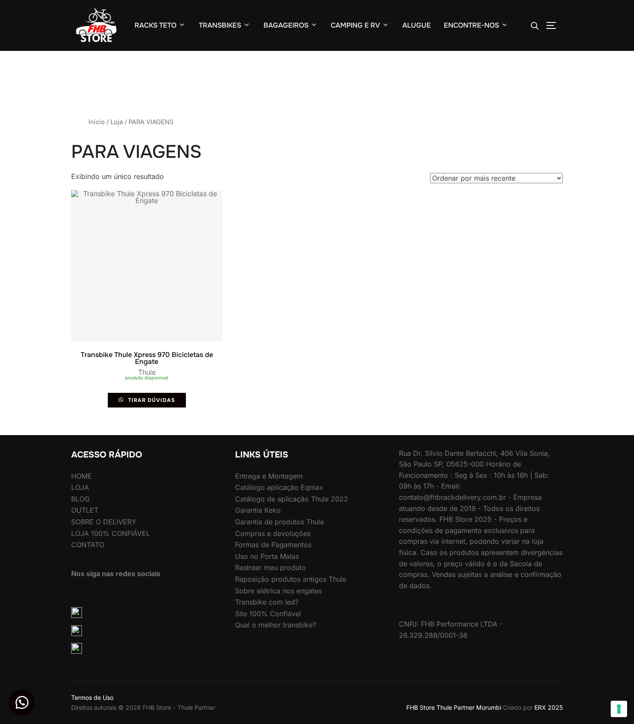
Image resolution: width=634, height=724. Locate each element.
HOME (81, 476)
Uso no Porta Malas (267, 556)
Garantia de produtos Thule (279, 521)
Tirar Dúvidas (150, 400)
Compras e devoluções (273, 533)
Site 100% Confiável (268, 613)
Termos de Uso (92, 697)
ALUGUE (416, 25)
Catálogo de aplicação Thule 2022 (291, 499)
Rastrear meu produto (270, 567)
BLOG (80, 499)
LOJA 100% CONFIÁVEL (110, 533)
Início (96, 122)
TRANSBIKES (220, 25)
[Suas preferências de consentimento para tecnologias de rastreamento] (619, 709)
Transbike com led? (266, 602)
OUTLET (84, 510)
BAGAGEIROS (286, 25)
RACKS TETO (155, 25)
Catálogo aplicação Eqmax (279, 487)
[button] (22, 702)
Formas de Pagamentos (273, 544)
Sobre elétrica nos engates (278, 590)
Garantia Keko (258, 510)
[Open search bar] (534, 25)
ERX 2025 (548, 707)
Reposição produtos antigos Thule (290, 579)
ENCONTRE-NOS (471, 25)
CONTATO (87, 544)
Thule (147, 372)
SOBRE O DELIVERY (103, 521)
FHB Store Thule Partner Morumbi (453, 707)
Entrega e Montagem (269, 476)
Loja (116, 122)
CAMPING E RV (355, 25)
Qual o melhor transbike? (275, 625)
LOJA (80, 487)
